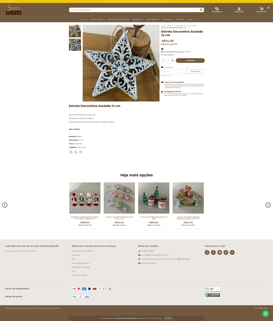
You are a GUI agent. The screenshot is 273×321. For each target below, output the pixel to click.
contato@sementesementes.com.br (155, 255)
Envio (74, 271)
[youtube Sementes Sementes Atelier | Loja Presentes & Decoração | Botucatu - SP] (9, 1)
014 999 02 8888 (147, 251)
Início (163, 26)
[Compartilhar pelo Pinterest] (80, 153)
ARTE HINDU (97, 20)
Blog (73, 259)
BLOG (190, 20)
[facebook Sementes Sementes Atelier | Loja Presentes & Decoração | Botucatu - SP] (6, 1)
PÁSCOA (167, 20)
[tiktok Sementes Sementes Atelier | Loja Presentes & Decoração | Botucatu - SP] (13, 1)
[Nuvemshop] (261, 308)
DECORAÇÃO (153, 20)
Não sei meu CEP (166, 75)
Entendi (168, 318)
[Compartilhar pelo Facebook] (71, 153)
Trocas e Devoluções (79, 275)
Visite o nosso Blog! (148, 263)
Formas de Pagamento (80, 263)
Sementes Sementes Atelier (82, 251)
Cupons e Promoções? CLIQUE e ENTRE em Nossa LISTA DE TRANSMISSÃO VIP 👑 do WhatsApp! (136, 1)
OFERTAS (180, 20)
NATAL (83, 20)
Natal (169, 26)
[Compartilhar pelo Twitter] (76, 153)
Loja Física (75, 255)
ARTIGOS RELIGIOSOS (118, 20)
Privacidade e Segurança (81, 267)
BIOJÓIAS (137, 20)
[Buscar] (201, 9)
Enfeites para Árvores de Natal (185, 26)
